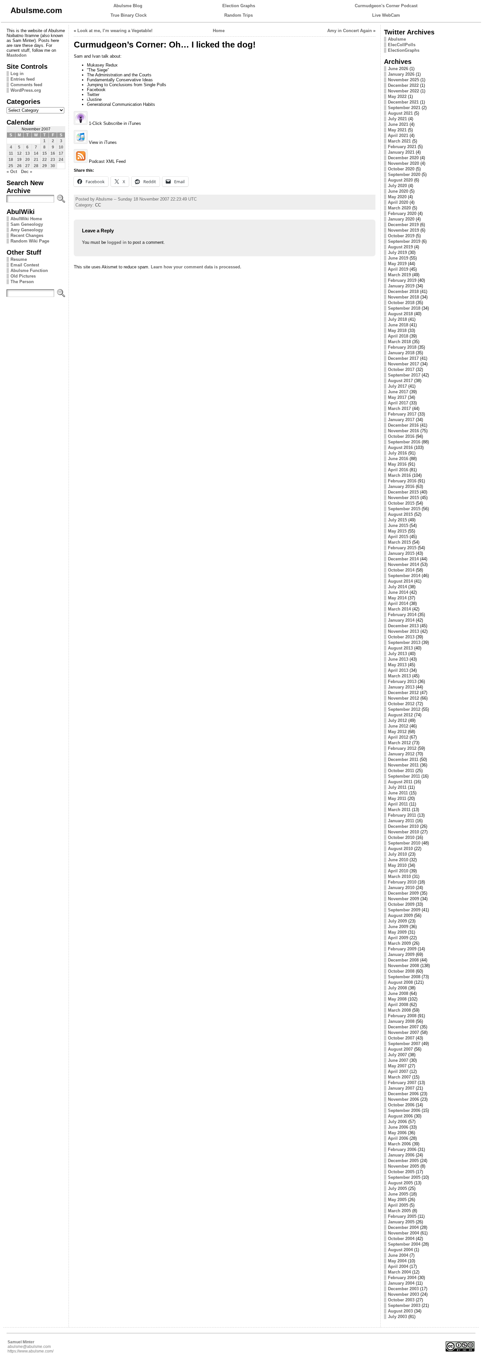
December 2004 (403, 1227)
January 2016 (401, 486)
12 (19, 153)
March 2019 (399, 274)
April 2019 (398, 269)
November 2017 (403, 363)
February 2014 (402, 614)
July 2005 (397, 1188)
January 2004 (401, 1283)
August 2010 (400, 848)
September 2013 (404, 642)
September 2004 (404, 1244)
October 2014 (401, 570)
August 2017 (400, 380)
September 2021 (404, 107)
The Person (22, 281)
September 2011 (404, 776)
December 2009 (403, 893)
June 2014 (398, 592)
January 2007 (401, 1088)
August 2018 (400, 313)
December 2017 (403, 358)
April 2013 (398, 670)
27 (27, 166)
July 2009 (397, 921)
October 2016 (401, 436)
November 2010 (403, 831)
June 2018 (398, 324)
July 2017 (397, 386)
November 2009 (403, 898)
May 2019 (397, 263)
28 (36, 166)
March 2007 (399, 1077)
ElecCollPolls (401, 44)
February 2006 (402, 1149)
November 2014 (403, 564)
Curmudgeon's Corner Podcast (386, 5)
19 (19, 160)
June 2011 (398, 792)
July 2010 (397, 854)
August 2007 (400, 1049)
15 (44, 153)
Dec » (26, 171)
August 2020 (400, 180)
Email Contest (24, 265)
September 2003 (404, 1305)
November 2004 (403, 1233)
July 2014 (397, 586)
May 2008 (397, 999)
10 (61, 147)
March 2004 (399, 1272)
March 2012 (399, 742)
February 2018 (402, 347)
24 (61, 160)
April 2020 (398, 202)
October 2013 (401, 636)
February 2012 (402, 748)
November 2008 (403, 965)
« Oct (12, 171)
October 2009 (401, 904)
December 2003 (403, 1288)
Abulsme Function (29, 270)
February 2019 (402, 280)
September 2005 (404, 1177)
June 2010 (398, 859)
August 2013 (400, 648)
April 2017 (398, 402)
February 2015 (402, 547)
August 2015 (400, 514)
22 (44, 160)
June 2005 (398, 1194)
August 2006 (400, 1116)
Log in (17, 73)
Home (219, 30)
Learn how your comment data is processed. (196, 266)
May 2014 (397, 597)
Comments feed (26, 84)
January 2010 (401, 887)
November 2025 (403, 79)
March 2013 (399, 675)
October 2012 (401, 703)
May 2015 (397, 531)
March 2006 (399, 1143)
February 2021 (402, 146)
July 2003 (397, 1316)
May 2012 (397, 731)
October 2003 (401, 1299)
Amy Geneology (26, 229)
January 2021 (401, 152)
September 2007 (404, 1043)
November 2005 (403, 1166)
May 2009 (397, 932)
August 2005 (400, 1182)
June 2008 (398, 993)
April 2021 (398, 135)
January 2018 (401, 352)
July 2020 (397, 185)
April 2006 (398, 1138)
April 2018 (398, 336)
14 (36, 153)
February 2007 (402, 1082)
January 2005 (401, 1221)
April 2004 (398, 1266)
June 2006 (398, 1127)
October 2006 (401, 1104)
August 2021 (400, 113)
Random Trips (238, 15)
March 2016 (399, 475)
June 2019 (398, 258)
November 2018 (403, 297)
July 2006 (397, 1121)
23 (52, 160)
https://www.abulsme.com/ (30, 1351)
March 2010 (399, 876)
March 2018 (399, 341)
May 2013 (397, 664)
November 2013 (403, 631)
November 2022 (403, 90)
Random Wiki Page (29, 241)
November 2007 (403, 1032)
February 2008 (402, 1015)
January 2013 (401, 687)
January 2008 (401, 1021)
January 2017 (401, 419)
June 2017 (398, 391)
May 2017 (397, 397)
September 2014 (404, 575)
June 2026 (398, 68)
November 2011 (403, 765)
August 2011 (400, 781)
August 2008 (400, 982)
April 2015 (398, 536)
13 (27, 153)
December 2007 (403, 1026)
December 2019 (403, 224)
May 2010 (397, 865)
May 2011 (397, 798)
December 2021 (403, 102)
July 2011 (397, 787)
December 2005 (403, 1160)
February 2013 (402, 681)
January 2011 (401, 820)
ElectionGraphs (403, 50)
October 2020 (401, 168)
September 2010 (404, 843)
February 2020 (402, 213)
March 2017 (399, 408)
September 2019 (404, 241)
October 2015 (401, 503)
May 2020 (397, 196)
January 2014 (401, 620)
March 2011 (399, 809)
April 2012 (398, 737)
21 (36, 160)
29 (44, 166)
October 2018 (401, 302)
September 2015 (404, 508)
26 (19, 166)
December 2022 (403, 85)
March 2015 (399, 542)
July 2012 (397, 720)
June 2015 (398, 525)
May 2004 (397, 1260)
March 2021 (399, 141)
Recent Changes (26, 235)
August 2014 (400, 581)
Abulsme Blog (127, 5)
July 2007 (397, 1054)
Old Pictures (23, 276)
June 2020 (398, 191)
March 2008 (399, 1010)
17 (61, 153)
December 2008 (403, 960)
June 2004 (398, 1255)
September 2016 (404, 441)
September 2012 (404, 709)
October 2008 (401, 971)
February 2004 (402, 1277)
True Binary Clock (128, 15)
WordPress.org (25, 90)
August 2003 (400, 1311)
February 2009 (402, 948)
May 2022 (397, 96)
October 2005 (401, 1171)
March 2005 (399, 1210)
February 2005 (402, 1216)
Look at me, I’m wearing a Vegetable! (114, 30)
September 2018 (404, 308)
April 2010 (398, 870)
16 (52, 153)
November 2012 (403, 698)
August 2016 (400, 447)
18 (11, 160)
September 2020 (404, 174)
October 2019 (401, 235)
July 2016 (397, 453)
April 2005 (398, 1205)
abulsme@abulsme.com (29, 1346)
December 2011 (403, 759)
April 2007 (398, 1071)
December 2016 (403, 425)
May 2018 (397, 330)
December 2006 (403, 1093)
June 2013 (398, 659)
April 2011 (398, 804)
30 (52, 166)
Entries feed (22, 79)
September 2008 (404, 976)
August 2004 (400, 1249)
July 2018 (397, 319)
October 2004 (401, 1238)
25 (11, 166)
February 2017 (402, 414)
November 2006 (403, 1099)
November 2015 (403, 497)
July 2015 (397, 519)
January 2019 (401, 285)
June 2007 (398, 1060)
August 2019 (400, 246)
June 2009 (398, 926)
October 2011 (401, 770)
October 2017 (401, 369)
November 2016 (403, 430)
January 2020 (401, 219)
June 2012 (398, 726)
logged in (117, 242)
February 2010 (402, 882)
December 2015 (403, 492)
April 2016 (398, 469)
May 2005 (397, 1199)
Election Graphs (238, 5)
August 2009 (400, 915)
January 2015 (401, 553)
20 (27, 160)
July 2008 (397, 987)
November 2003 (403, 1294)
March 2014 (399, 609)
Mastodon (17, 55)
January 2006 (401, 1155)
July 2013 (397, 653)
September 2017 (404, 375)
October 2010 (401, 837)
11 (11, 153)
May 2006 (397, 1132)
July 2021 (397, 118)
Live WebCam (386, 15)
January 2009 (401, 954)
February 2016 (402, 480)
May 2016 (397, 464)
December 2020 (403, 157)
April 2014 (398, 603)
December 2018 (403, 291)
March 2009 (399, 943)
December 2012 (403, 692)
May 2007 (397, 1065)
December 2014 (403, 558)
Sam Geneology (26, 224)
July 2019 (397, 252)
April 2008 (398, 1004)
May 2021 (397, 129)
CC (98, 205)
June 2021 (398, 124)
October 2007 (401, 1038)
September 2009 (404, 909)
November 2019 (403, 230)
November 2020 (403, 163)
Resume (18, 259)
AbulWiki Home (26, 218)
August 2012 (400, 714)
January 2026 (401, 74)
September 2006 (404, 1110)
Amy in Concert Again (349, 30)
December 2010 (403, 826)
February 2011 (402, 815)
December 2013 (403, 625)
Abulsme (397, 39)
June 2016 (398, 458)
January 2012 (401, 753)
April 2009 (398, 937)
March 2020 (399, 207)
